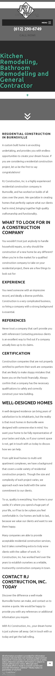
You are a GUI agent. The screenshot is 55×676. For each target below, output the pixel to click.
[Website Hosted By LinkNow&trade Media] (9, 673)
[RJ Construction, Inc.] (27, 10)
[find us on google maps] (27, 95)
